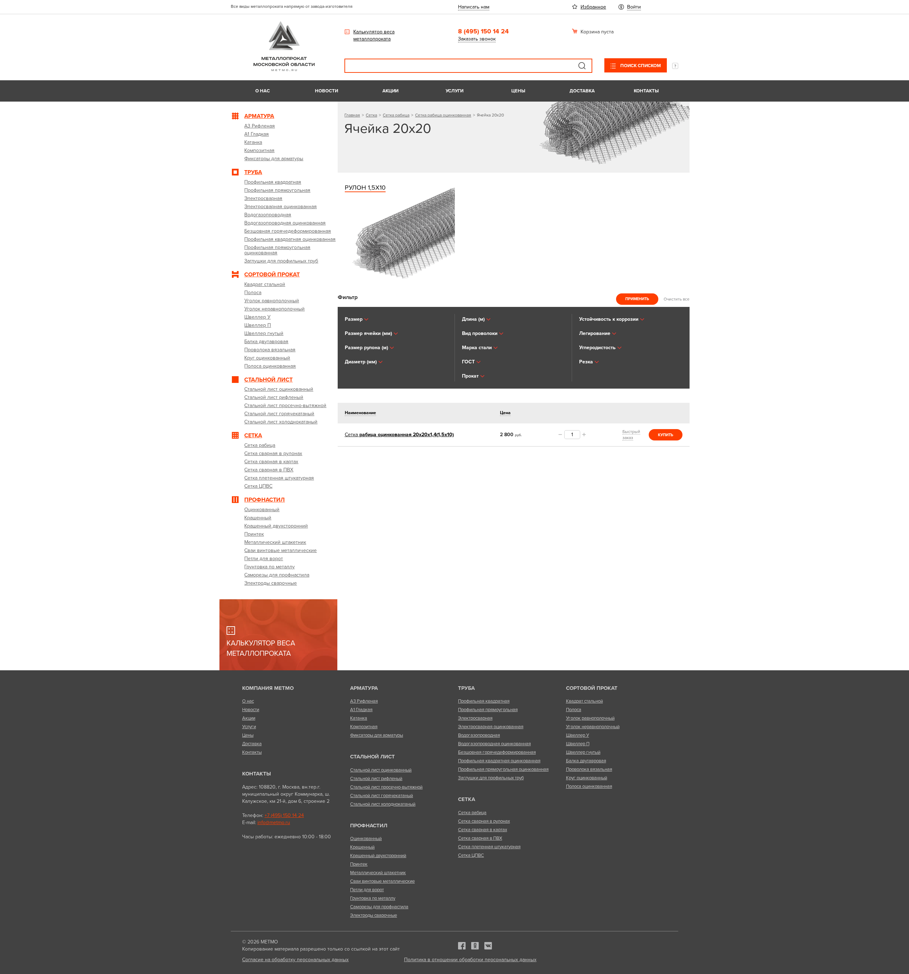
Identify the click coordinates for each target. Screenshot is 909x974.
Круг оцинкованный (586, 778)
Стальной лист (372, 756)
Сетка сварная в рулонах (484, 821)
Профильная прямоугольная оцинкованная (503, 769)
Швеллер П (577, 744)
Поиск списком (640, 66)
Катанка (358, 718)
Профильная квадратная (484, 701)
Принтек (359, 864)
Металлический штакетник (378, 873)
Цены (518, 91)
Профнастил (368, 825)
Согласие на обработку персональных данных (295, 960)
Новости (326, 91)
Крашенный (362, 847)
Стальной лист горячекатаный (381, 796)
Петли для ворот (367, 890)
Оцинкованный (366, 839)
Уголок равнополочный (590, 718)
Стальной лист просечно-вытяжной (386, 787)
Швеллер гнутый (583, 752)
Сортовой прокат (591, 688)
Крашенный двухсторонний (378, 856)
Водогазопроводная (479, 735)
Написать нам (473, 7)
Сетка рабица (396, 115)
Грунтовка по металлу (372, 898)
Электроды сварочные (373, 915)
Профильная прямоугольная (488, 710)
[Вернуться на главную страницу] (284, 69)
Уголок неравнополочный (593, 727)
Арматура (364, 688)
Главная (352, 115)
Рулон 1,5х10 (365, 187)
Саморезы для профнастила (379, 907)
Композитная (363, 727)
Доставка (582, 91)
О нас (262, 91)
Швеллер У (577, 735)
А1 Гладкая (361, 710)
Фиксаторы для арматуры (376, 735)
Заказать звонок (477, 39)
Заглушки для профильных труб (491, 778)
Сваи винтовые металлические (382, 881)
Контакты (646, 91)
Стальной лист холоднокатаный (382, 804)
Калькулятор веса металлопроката (373, 35)
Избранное (593, 7)
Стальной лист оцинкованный (381, 770)
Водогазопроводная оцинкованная (494, 744)
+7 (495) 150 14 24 (284, 815)
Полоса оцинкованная (589, 786)
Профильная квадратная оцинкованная (499, 761)
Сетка (371, 115)
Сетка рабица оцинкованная (443, 115)
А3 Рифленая (364, 701)
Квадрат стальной (584, 701)
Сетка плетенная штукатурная (489, 847)
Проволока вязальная (589, 769)
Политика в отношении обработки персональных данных (470, 960)
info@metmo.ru (273, 822)
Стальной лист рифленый (376, 778)
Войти (634, 7)
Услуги (454, 91)
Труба (466, 688)
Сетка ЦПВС (471, 855)
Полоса (573, 710)
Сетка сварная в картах (482, 830)
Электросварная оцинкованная (490, 727)
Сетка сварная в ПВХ (480, 838)
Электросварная (475, 718)
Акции (390, 91)
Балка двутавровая (586, 761)
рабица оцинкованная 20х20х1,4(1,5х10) (399, 435)
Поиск (582, 65)
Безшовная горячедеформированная (497, 752)
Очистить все (677, 298)
